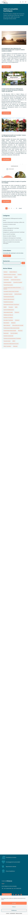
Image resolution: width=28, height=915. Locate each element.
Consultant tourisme (8, 294)
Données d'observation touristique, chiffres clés (13, 222)
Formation (5, 226)
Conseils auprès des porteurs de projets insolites (12, 288)
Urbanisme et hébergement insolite (11, 343)
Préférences (14, 910)
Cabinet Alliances (13, 271)
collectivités (6, 279)
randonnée (6, 333)
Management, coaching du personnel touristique (13, 232)
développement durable (9, 296)
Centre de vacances (8, 277)
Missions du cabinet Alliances (9, 236)
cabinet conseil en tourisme (10, 274)
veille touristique (7, 346)
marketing (13, 322)
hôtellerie (17, 312)
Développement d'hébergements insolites (12, 218)
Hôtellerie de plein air (8, 230)
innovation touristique (8, 320)
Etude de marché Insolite (9, 299)
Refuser (14, 906)
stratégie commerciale (8, 335)
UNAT (14, 341)
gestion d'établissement (9, 309)
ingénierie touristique (8, 317)
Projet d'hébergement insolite (10, 330)
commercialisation (7, 282)
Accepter (14, 903)
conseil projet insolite (8, 285)
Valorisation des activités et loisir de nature (12, 240)
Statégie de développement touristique (12, 238)
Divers (4, 220)
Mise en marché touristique (9, 234)
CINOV (15, 277)
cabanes (5, 271)
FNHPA (5, 307)
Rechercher (6, 261)
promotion (20, 330)
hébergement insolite (8, 312)
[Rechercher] (23, 263)
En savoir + (7, 255)
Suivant (20, 208)
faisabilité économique (8, 301)
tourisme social (7, 341)
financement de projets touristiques (11, 304)
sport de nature (14, 333)
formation (11, 307)
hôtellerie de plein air (8, 315)
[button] (25, 2)
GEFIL (16, 307)
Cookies (7, 913)
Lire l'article (6, 67)
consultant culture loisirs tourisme (11, 291)
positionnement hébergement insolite (11, 328)
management (6, 322)
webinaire (15, 346)
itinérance (17, 320)
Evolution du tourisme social (9, 224)
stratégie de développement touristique (12, 338)
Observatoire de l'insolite (17, 325)
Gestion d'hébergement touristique (11, 228)
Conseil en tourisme (17, 282)
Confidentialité (12, 913)
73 (16, 208)
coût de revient (18, 294)
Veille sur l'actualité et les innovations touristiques (11, 242)
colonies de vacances (15, 279)
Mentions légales (19, 913)
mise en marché (7, 325)
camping (19, 274)
